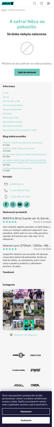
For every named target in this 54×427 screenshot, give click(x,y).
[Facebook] (6, 204)
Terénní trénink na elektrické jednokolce (23, 142)
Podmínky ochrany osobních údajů (20, 130)
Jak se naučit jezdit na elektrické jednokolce (25, 154)
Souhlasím (26, 420)
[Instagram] (13, 204)
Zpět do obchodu (27, 72)
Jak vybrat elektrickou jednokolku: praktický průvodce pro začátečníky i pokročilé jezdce (24, 161)
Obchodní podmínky (12, 125)
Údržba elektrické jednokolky (17, 168)
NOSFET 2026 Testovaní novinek (19, 148)
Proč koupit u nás (11, 101)
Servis (6, 96)
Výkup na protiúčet (12, 109)
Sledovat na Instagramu (26, 334)
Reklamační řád (10, 117)
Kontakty (7, 113)
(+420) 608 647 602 (20, 190)
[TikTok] (27, 204)
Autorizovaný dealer (13, 105)
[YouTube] (20, 204)
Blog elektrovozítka (12, 121)
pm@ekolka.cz (17, 184)
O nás (5, 92)
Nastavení (26, 411)
